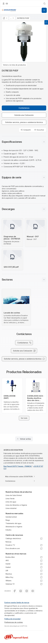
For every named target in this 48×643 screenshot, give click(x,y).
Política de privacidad (12, 619)
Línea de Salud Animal (14, 495)
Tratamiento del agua (13, 523)
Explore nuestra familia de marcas (16, 602)
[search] (44, 3)
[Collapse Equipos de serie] (44, 177)
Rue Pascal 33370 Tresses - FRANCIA (18, 466)
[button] (24, 141)
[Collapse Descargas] (44, 209)
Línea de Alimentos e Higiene (16, 505)
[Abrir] (44, 10)
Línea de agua (11, 502)
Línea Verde (10, 498)
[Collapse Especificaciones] (44, 142)
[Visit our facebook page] (15, 591)
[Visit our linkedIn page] (21, 591)
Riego (8, 520)
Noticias (8, 542)
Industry (8, 530)
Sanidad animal (11, 517)
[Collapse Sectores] (44, 279)
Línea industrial (11, 508)
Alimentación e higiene (14, 527)
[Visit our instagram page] (27, 591)
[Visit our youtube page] (33, 591)
